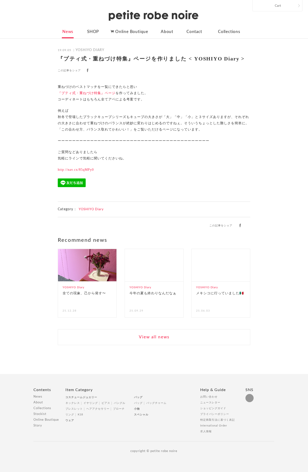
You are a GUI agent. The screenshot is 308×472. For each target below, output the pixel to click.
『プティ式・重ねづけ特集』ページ (87, 93)
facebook (87, 70)
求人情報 (206, 431)
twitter (96, 70)
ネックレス (72, 403)
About (167, 32)
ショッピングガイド (213, 408)
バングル (119, 403)
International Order (213, 425)
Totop (278, 392)
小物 (137, 408)
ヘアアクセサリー (97, 408)
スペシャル (141, 414)
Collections (229, 32)
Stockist (39, 414)
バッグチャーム (156, 403)
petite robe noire (153, 15)
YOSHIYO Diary (91, 209)
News (67, 32)
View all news (154, 337)
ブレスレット (74, 408)
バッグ (138, 397)
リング (69, 414)
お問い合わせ (209, 396)
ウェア (69, 420)
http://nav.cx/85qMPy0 (76, 169)
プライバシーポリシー (214, 414)
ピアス (106, 403)
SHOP (93, 32)
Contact (194, 32)
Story (37, 425)
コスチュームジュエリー (81, 397)
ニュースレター (210, 402)
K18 (80, 414)
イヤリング (90, 403)
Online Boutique (131, 32)
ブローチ (119, 408)
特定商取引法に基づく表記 (217, 420)
